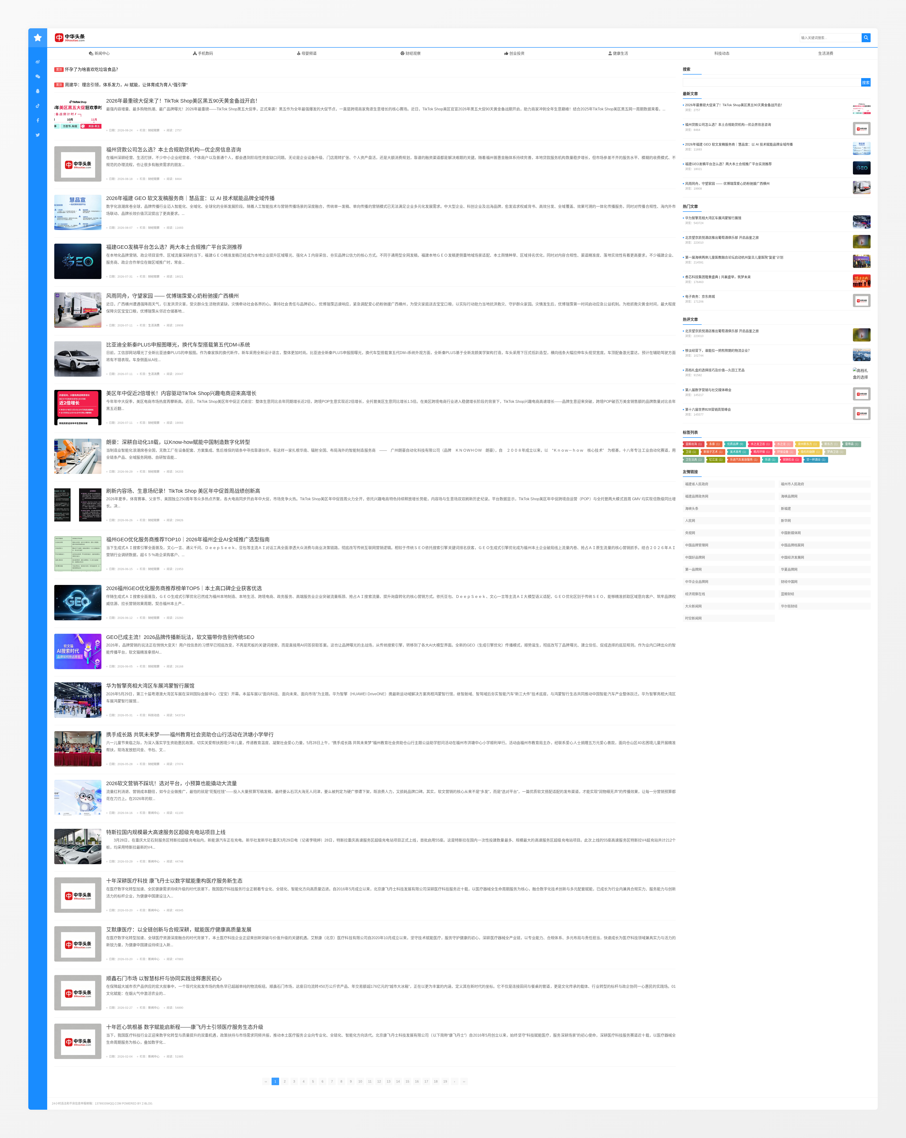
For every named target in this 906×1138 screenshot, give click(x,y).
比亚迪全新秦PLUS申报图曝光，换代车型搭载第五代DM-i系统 (178, 345)
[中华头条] (76, 37)
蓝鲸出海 (694, 444)
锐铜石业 (791, 459)
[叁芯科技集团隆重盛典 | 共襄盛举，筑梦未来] (862, 281)
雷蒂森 (851, 444)
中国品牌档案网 (792, 545)
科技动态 (722, 53)
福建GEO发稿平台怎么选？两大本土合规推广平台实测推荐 (174, 247)
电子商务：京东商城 (700, 296)
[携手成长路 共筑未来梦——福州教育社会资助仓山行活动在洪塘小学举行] (77, 749)
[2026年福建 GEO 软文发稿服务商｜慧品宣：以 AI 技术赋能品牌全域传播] (77, 212)
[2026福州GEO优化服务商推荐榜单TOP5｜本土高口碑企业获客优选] (77, 602)
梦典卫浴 (835, 452)
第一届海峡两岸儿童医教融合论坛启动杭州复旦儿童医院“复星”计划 (734, 257)
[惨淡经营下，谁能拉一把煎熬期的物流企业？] (862, 354)
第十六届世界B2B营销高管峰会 (708, 409)
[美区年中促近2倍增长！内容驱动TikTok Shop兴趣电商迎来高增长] (77, 407)
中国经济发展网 (792, 557)
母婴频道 (309, 53)
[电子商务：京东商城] (862, 300)
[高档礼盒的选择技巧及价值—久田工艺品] (862, 374)
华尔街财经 (789, 606)
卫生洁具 (694, 459)
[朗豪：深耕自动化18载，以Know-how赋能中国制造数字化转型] (77, 456)
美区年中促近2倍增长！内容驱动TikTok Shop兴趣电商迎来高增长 (181, 393)
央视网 (690, 533)
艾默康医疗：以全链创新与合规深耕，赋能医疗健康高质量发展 (179, 930)
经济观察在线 (695, 594)
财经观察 (413, 53)
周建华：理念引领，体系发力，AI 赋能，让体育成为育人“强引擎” (126, 85)
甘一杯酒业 (815, 459)
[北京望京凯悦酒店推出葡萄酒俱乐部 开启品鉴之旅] (862, 241)
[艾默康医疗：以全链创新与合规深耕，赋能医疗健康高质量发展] (77, 944)
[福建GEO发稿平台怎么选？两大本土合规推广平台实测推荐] (77, 261)
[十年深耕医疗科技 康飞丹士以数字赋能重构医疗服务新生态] (77, 895)
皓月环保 (762, 452)
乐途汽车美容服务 (743, 459)
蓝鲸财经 (787, 594)
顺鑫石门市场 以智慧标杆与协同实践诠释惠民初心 (164, 978)
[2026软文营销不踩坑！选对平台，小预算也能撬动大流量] (77, 797)
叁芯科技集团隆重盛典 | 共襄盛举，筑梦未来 (718, 277)
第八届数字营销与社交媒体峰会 (708, 390)
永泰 (714, 444)
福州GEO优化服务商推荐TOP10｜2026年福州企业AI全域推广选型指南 (188, 539)
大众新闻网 (693, 606)
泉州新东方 (807, 444)
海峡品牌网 (789, 496)
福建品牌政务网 (696, 496)
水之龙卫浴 (760, 444)
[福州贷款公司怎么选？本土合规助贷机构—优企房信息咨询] (77, 164)
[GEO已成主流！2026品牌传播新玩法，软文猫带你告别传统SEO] (77, 651)
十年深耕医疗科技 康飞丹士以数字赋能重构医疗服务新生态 (174, 881)
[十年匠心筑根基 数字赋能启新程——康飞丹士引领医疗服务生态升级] (77, 1041)
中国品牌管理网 (696, 545)
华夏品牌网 (789, 569)
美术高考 (738, 452)
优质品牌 (735, 444)
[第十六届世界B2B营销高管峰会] (862, 413)
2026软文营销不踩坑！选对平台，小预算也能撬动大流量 (171, 783)
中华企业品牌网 (696, 582)
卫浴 (691, 452)
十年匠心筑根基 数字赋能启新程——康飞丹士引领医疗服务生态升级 (184, 1027)
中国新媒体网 (791, 533)
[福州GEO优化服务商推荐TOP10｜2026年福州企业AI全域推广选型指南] (77, 553)
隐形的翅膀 (810, 452)
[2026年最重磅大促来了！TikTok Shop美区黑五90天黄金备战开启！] (77, 115)
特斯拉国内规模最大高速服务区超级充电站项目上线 (166, 832)
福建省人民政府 (696, 484)
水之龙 (783, 444)
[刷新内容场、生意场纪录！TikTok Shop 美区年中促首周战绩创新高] (77, 505)
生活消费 (825, 53)
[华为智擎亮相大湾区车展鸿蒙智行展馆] (77, 700)
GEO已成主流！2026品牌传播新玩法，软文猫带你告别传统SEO (180, 637)
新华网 (786, 520)
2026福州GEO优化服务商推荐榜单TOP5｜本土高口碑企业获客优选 (184, 588)
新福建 (786, 508)
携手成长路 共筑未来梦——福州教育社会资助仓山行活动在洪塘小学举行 (190, 735)
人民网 (690, 520)
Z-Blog (147, 1103)
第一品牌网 (693, 569)
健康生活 (620, 53)
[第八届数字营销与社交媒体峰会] (862, 393)
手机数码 (205, 53)
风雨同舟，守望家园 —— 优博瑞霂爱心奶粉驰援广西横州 (172, 296)
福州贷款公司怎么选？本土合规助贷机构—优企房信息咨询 (173, 150)
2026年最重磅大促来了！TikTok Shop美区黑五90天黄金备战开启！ (183, 101)
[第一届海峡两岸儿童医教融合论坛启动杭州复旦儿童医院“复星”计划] (862, 261)
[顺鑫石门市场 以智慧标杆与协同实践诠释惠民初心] (77, 992)
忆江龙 (715, 459)
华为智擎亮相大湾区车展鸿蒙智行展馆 (150, 686)
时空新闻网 (693, 618)
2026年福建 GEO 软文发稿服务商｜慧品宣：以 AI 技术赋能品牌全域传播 (190, 198)
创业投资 (516, 53)
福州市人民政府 (792, 484)
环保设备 (785, 452)
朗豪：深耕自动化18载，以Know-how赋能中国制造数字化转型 (178, 442)
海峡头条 (691, 508)
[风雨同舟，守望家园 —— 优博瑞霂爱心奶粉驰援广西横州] (77, 310)
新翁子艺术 (713, 452)
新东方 (831, 444)
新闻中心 (102, 53)
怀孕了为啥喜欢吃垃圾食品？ (92, 69)
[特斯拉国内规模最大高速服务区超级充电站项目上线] (77, 846)
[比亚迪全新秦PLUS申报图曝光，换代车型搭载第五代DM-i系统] (77, 359)
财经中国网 (789, 582)
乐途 (770, 459)
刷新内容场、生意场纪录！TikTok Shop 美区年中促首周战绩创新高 (183, 491)
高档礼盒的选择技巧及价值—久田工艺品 (715, 370)
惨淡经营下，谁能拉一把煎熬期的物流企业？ (718, 350)
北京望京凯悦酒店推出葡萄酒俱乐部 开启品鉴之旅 (722, 237)
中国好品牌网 (695, 557)
